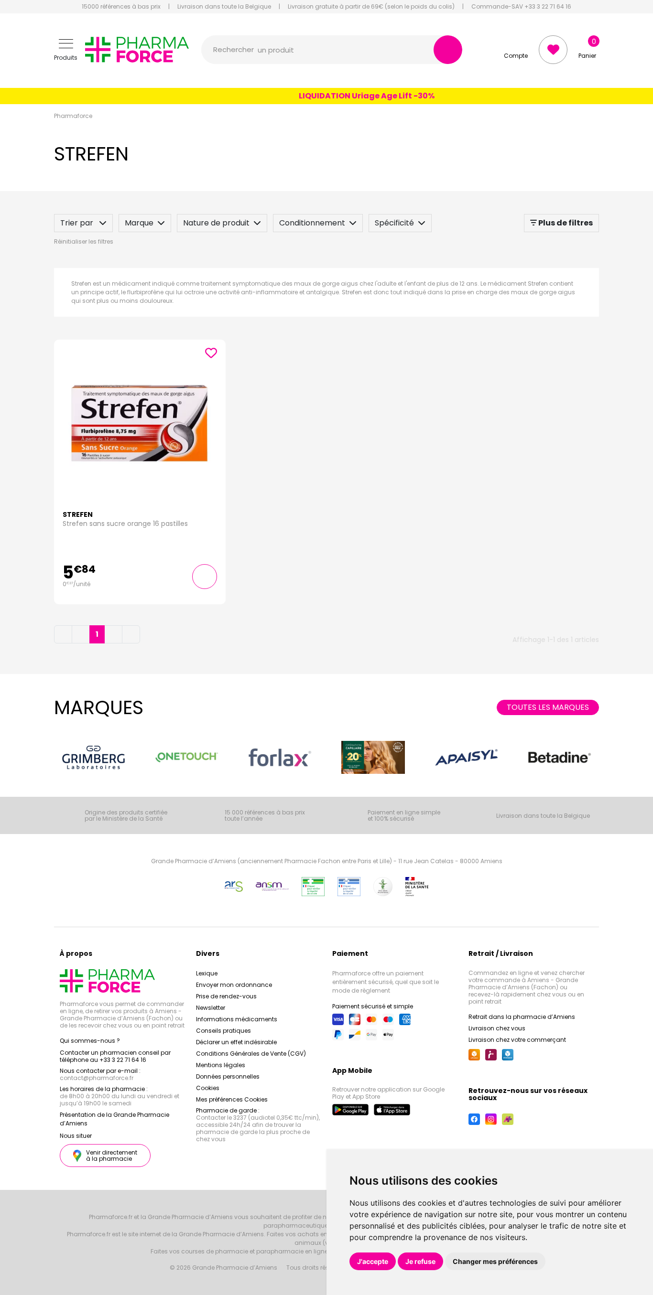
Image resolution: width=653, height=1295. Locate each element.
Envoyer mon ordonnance (234, 984)
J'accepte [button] (372, 1261)
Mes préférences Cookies (232, 1099)
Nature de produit (216, 222)
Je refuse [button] (420, 1261)
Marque (139, 222)
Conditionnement (312, 222)
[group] (93, 757)
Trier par (77, 222)
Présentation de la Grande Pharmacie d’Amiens (114, 1119)
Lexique (207, 973)
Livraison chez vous (496, 1028)
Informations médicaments (236, 1019)
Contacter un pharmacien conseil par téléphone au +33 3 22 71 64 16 (115, 1056)
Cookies (207, 1088)
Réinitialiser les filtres (83, 241)
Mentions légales (220, 1065)
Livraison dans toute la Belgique (224, 7)
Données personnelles (228, 1076)
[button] (65, 50)
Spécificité (394, 222)
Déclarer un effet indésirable (236, 1042)
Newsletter (210, 1007)
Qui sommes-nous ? (90, 1041)
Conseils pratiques (223, 1030)
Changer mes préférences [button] (495, 1261)
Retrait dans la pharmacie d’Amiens (521, 1016)
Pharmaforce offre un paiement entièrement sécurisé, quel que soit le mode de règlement (385, 982)
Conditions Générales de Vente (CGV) (251, 1053)
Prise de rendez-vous (226, 996)
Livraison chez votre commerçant (517, 1039)
